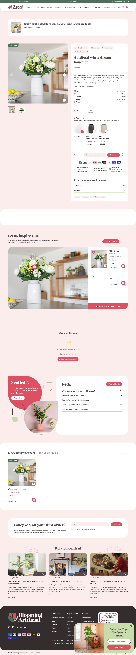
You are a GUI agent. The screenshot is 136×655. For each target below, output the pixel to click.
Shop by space (111, 241)
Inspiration (97, 7)
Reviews (54, 631)
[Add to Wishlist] (123, 155)
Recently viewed (21, 452)
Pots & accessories (70, 7)
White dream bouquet (114, 252)
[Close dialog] (131, 626)
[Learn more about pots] (120, 120)
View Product (113, 267)
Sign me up (119, 647)
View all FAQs (114, 384)
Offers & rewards (83, 7)
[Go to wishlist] (119, 7)
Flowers (36, 7)
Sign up (116, 524)
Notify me (113, 154)
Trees (43, 7)
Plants (29, 7)
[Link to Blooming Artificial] (15, 7)
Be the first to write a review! (68, 359)
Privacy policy (86, 617)
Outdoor (49, 7)
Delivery (69, 628)
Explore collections (58, 617)
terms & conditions (89, 529)
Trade (54, 628)
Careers (54, 624)
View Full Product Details (32, 27)
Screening (58, 7)
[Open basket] (127, 7)
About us (107, 7)
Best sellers (48, 452)
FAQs (68, 624)
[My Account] (123, 7)
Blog (53, 621)
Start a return (71, 635)
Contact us (17, 398)
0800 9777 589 (58, 640)
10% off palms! (23, 1)
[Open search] (115, 7)
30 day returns (72, 1)
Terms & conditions (88, 621)
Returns (69, 631)
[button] (64, 75)
